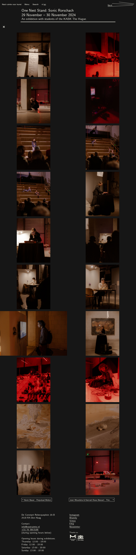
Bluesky (73, 517)
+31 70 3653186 (30, 529)
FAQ (71, 523)
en (45, 4)
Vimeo (72, 520)
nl (42, 4)
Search (36, 4)
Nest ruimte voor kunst (12, 4)
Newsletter (74, 526)
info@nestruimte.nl (31, 526)
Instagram (74, 514)
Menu (27, 4)
